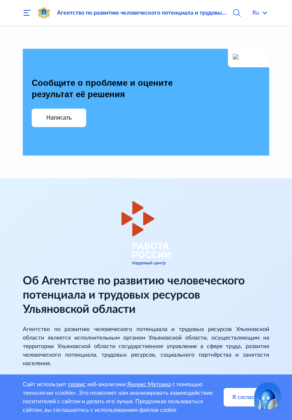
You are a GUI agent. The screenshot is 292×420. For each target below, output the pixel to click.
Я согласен (246, 397)
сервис (77, 384)
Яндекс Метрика (149, 384)
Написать (59, 118)
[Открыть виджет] (267, 395)
